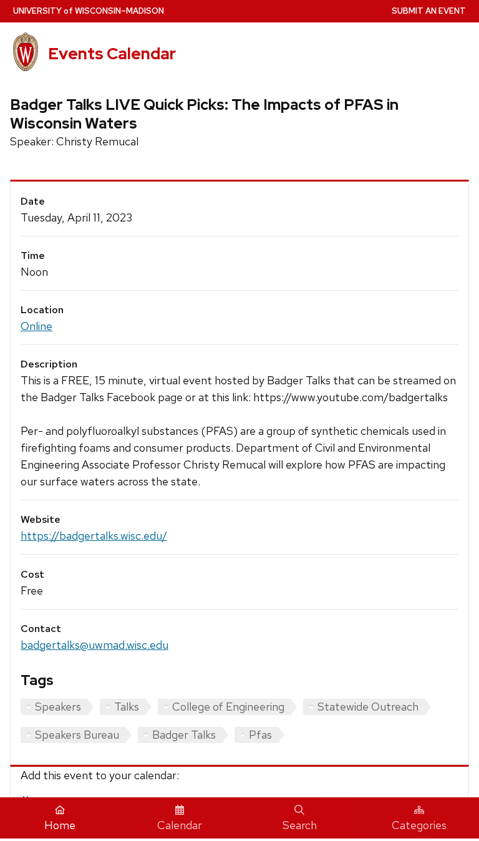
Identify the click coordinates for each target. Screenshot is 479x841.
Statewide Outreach (368, 706)
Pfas (260, 734)
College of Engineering (228, 706)
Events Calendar (112, 53)
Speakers (58, 706)
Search (300, 825)
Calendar (179, 825)
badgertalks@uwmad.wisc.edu (94, 645)
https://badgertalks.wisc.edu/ (94, 535)
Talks (126, 706)
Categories (419, 825)
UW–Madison (88, 11)
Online (36, 326)
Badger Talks (184, 734)
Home (59, 825)
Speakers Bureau (77, 734)
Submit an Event (429, 11)
